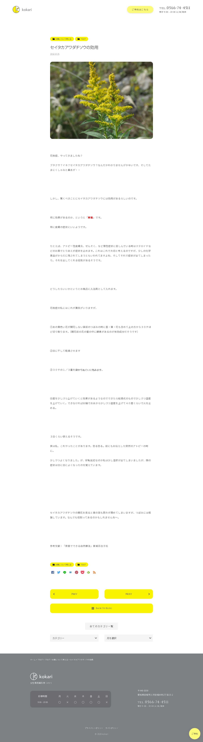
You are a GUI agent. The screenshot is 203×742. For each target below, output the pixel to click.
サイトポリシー (112, 728)
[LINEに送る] (64, 572)
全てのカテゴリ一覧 (101, 626)
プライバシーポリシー (94, 728)
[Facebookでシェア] (52, 572)
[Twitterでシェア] (58, 572)
